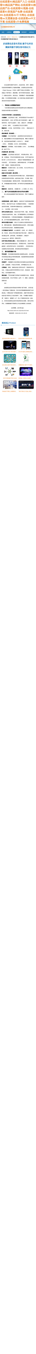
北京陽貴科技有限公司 (8, 27)
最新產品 (5, 323)
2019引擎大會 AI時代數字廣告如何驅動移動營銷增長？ (17, 351)
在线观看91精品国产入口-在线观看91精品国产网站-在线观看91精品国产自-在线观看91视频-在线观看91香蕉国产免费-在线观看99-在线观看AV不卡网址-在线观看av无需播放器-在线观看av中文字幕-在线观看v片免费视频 (18, 11)
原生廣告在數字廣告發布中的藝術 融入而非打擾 (15, 365)
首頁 (3, 32)
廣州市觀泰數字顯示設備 (10, 378)
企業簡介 (9, 32)
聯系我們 (24, 32)
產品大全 (16, 32)
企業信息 (31, 32)
